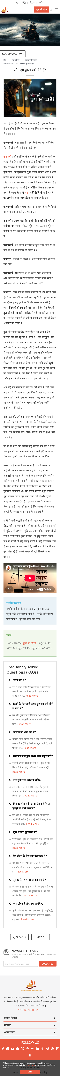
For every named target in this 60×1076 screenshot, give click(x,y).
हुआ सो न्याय (29, 643)
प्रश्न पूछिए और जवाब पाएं (28, 1009)
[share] (17, 2)
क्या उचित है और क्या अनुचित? (26, 903)
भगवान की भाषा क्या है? (22, 732)
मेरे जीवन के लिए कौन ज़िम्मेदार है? (28, 856)
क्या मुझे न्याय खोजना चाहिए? (25, 780)
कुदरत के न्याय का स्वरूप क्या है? (27, 879)
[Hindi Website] (5, 9)
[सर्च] (51, 9)
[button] (10, 1067)
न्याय (27, 192)
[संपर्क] (32, 2)
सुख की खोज (41, 9)
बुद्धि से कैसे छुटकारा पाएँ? (23, 832)
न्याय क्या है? (17, 680)
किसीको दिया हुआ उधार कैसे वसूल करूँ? (31, 756)
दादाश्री (7, 156)
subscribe (47, 963)
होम (4, 60)
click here (31, 1065)
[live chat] (24, 2)
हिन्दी (40, 2)
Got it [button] (30, 1072)
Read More (31, 695)
